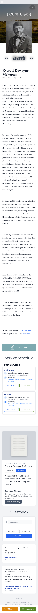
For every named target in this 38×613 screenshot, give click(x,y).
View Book (10, 470)
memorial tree (27, 330)
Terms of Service (24, 604)
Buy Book (21, 470)
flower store (25, 333)
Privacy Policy (13, 604)
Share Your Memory (13, 502)
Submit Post (19, 536)
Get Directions (11, 385)
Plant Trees (27, 385)
